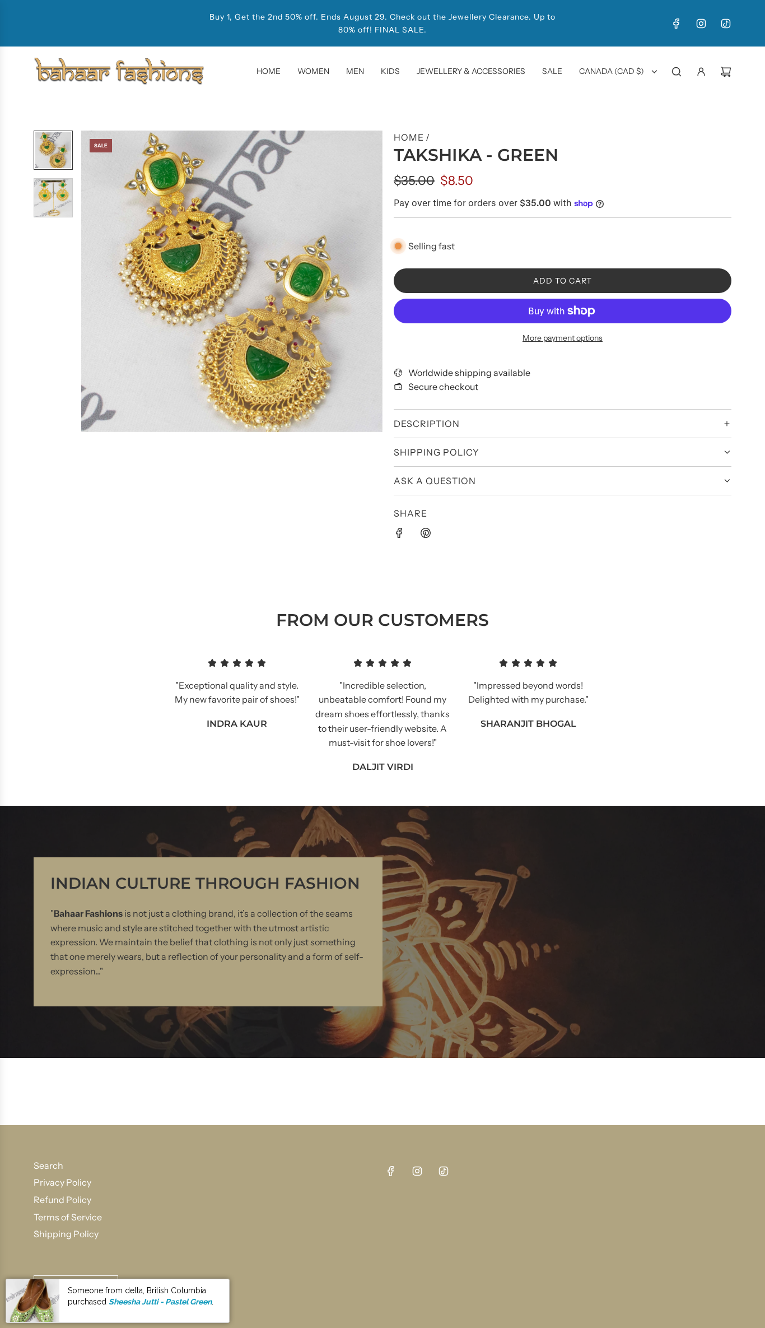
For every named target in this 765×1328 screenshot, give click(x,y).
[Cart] (725, 71)
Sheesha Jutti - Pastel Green (160, 1301)
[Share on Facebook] (399, 535)
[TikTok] (725, 23)
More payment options (563, 338)
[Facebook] (676, 23)
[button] (90, 281)
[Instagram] (701, 23)
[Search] (676, 71)
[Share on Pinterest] (425, 535)
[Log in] (701, 71)
